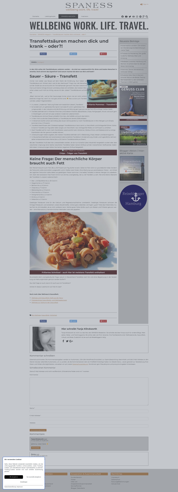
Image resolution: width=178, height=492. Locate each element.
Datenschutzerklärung (10, 487)
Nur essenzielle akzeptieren (34, 477)
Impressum (20, 487)
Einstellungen (23, 482)
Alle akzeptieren (14, 477)
